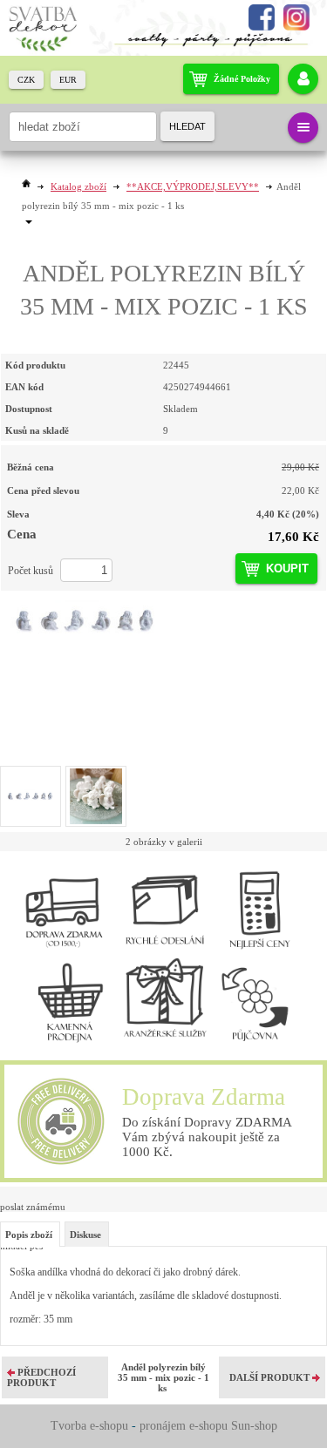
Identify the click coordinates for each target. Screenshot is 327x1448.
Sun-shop (254, 1425)
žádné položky (242, 79)
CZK (26, 80)
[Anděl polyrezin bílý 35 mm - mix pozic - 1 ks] (163, 621)
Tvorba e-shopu (89, 1425)
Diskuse (85, 1234)
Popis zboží (28, 1234)
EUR (68, 80)
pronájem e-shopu (184, 1425)
